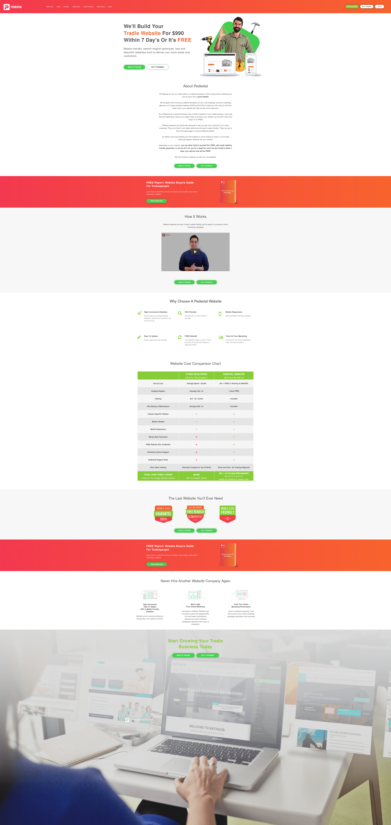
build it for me (352, 6)
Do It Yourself (157, 67)
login (379, 6)
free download (156, 201)
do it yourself (367, 6)
